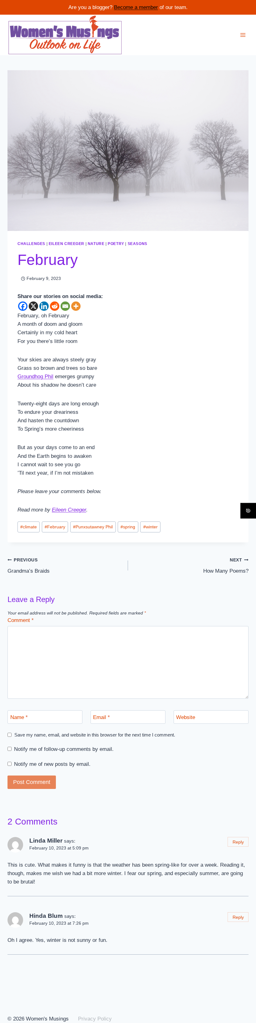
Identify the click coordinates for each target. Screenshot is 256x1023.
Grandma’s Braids (28, 566)
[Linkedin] (44, 306)
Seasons (137, 244)
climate (28, 527)
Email (101, 717)
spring (128, 527)
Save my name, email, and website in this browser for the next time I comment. (94, 734)
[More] (76, 306)
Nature (96, 244)
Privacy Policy (95, 1019)
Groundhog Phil (35, 376)
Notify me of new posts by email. (52, 764)
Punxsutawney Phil (93, 527)
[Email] (65, 306)
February (55, 527)
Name (19, 717)
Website (185, 717)
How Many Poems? (226, 566)
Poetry (116, 244)
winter (150, 527)
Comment (20, 620)
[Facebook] (22, 306)
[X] (33, 306)
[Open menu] (243, 35)
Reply (238, 841)
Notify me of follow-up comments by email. (64, 749)
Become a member (136, 7)
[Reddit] (54, 306)
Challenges (31, 244)
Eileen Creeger (66, 244)
